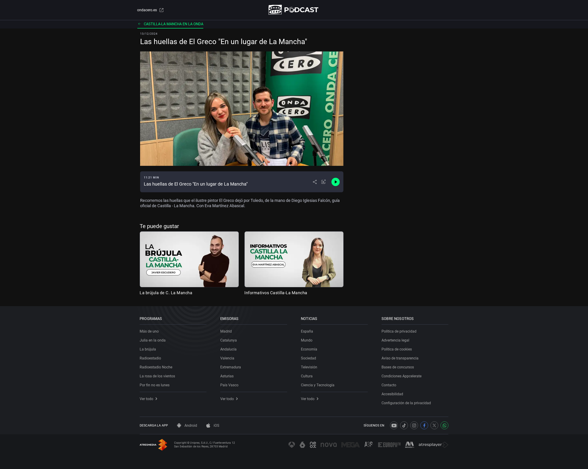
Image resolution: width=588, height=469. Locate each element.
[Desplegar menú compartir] (314, 181)
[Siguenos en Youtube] (394, 425)
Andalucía (228, 349)
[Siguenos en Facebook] (424, 425)
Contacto (389, 385)
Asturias (227, 376)
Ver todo (146, 399)
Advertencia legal (395, 340)
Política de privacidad (399, 331)
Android (190, 425)
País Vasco (229, 385)
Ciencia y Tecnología (317, 385)
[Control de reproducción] (335, 182)
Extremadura (230, 367)
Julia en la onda (153, 340)
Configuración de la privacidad (406, 403)
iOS (216, 425)
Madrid (226, 331)
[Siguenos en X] (434, 425)
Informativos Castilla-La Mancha (275, 292)
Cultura (307, 376)
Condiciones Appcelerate (401, 376)
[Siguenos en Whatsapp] (444, 425)
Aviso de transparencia (400, 358)
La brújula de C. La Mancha (166, 292)
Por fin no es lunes (155, 385)
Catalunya (228, 340)
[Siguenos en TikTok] (404, 425)
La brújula (148, 349)
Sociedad (308, 358)
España (307, 331)
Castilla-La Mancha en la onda (173, 24)
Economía (309, 349)
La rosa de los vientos (157, 376)
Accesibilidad (392, 394)
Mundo (306, 340)
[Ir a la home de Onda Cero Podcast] (294, 9)
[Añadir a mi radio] (323, 181)
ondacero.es (147, 10)
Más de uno (149, 331)
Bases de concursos (398, 367)
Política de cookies (397, 349)
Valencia (227, 358)
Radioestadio (150, 358)
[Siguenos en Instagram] (414, 425)
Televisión (309, 367)
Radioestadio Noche (156, 367)
